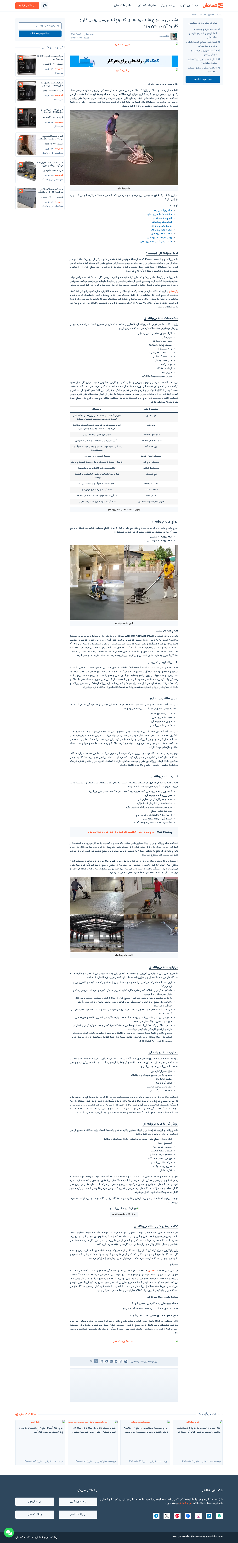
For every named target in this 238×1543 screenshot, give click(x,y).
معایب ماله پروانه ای (161, 234)
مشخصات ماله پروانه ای (159, 214)
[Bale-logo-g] (219, 1516)
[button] (27, 5)
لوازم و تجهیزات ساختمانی (202, 15)
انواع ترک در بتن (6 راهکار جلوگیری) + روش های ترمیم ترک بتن (121, 832)
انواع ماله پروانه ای (162, 218)
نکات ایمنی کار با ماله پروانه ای (156, 242)
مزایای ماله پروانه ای (161, 230)
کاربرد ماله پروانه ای (162, 226)
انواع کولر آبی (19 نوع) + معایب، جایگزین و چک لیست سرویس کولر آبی (41, 1430)
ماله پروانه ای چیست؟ (160, 210)
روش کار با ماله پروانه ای (159, 238)
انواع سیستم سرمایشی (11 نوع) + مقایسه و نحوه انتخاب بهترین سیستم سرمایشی (146, 1430)
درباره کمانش (185, 1503)
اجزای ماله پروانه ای (162, 222)
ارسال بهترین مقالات (40, 33)
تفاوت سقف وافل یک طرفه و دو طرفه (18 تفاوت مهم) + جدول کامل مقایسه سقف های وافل (94, 1432)
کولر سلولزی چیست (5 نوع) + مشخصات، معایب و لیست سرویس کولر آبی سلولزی (199, 1430)
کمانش (219, 15)
